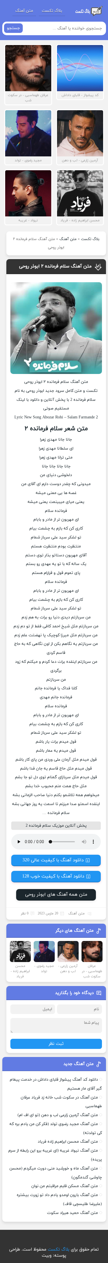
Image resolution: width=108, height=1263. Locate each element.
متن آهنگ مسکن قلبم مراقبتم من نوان (64, 1186)
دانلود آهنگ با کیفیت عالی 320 (53, 860)
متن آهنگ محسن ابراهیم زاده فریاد (68, 1141)
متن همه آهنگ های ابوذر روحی (56, 894)
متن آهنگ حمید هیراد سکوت (72, 1213)
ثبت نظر (56, 1044)
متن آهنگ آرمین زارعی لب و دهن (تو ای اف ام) (58, 1115)
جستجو (13, 28)
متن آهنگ (24, 11)
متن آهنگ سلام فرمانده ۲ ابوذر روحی (55, 266)
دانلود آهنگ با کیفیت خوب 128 (53, 876)
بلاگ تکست (52, 11)
